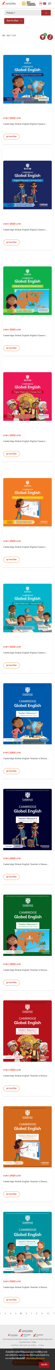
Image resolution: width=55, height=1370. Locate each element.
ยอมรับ (44, 1365)
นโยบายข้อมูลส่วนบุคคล (35, 1359)
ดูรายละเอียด (11, 137)
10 (48, 1314)
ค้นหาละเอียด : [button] (13, 21)
